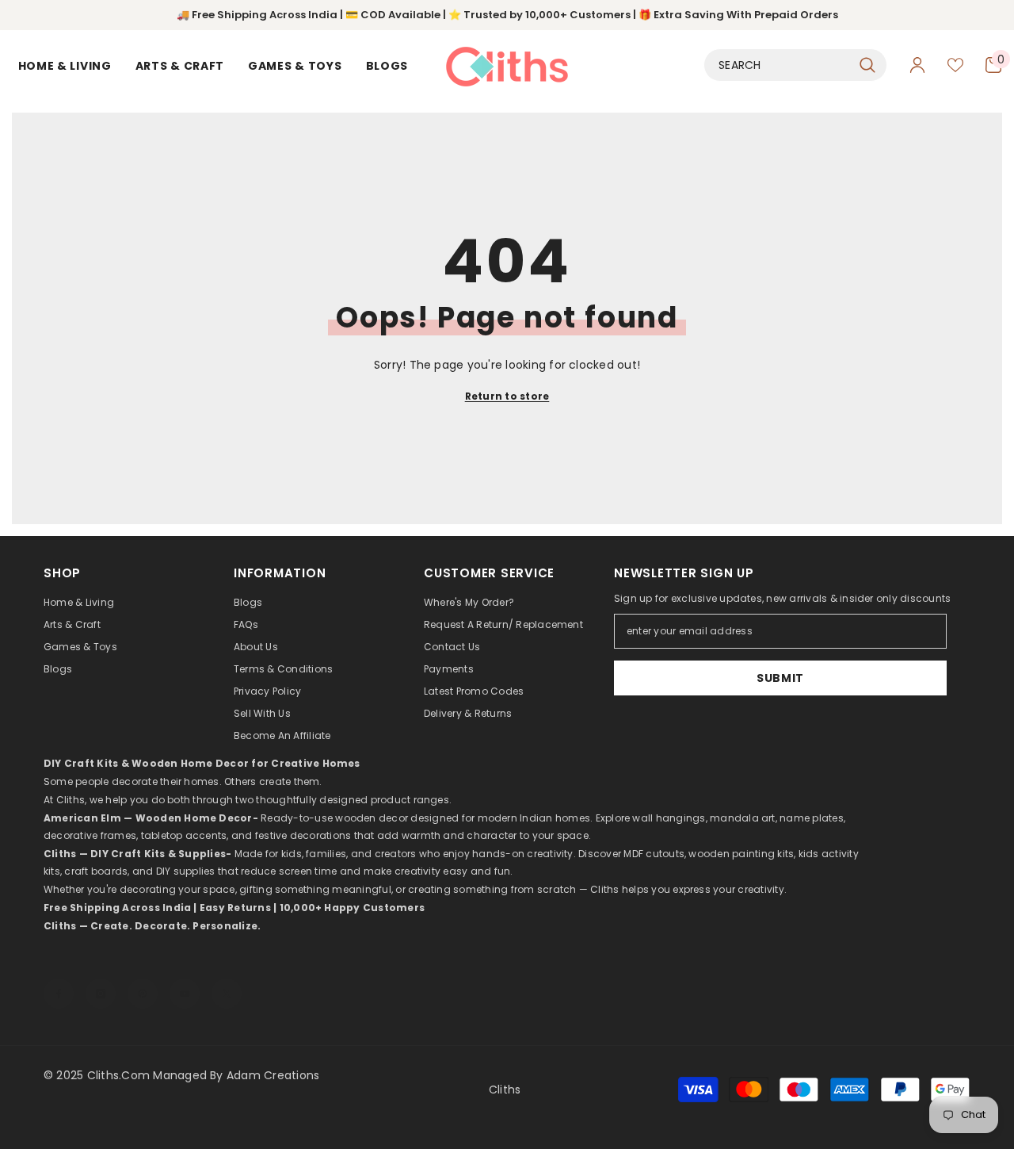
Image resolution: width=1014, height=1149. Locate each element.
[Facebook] (59, 978)
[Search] (795, 65)
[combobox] (778, 65)
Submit (780, 678)
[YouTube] (185, 978)
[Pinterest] (143, 978)
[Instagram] (101, 978)
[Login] (917, 65)
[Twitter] (227, 978)
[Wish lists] (955, 65)
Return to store (507, 396)
